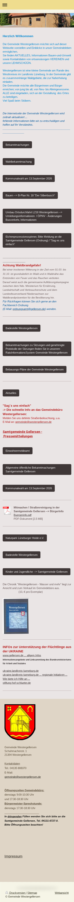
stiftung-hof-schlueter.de (17, 682)
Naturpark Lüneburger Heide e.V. (25, 537)
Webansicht (62, 892)
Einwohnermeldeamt (18, 450)
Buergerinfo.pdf (22, 515)
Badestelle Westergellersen (22, 328)
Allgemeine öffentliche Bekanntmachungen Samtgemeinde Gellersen (30, 469)
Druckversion (17, 892)
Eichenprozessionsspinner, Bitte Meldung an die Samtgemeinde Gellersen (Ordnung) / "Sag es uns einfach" (35, 240)
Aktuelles (11, 392)
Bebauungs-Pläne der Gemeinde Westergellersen (35, 369)
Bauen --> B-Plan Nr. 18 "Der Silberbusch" (30, 195)
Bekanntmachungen (17, 144)
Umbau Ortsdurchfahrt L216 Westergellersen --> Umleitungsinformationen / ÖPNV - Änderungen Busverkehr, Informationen (34, 216)
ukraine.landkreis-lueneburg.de (21, 670)
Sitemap (32, 892)
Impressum (13, 856)
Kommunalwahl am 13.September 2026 (29, 178)
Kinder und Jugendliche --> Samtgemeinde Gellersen (37, 571)
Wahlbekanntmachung (19, 161)
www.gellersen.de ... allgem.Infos (22, 655)
